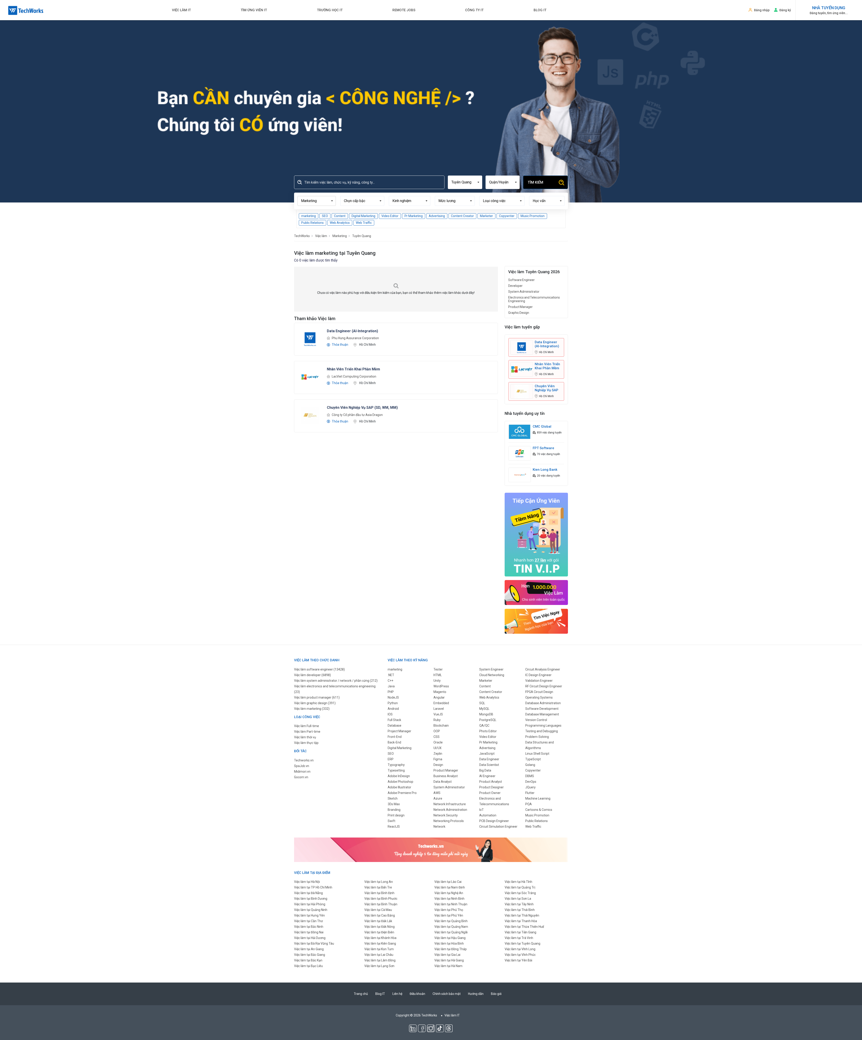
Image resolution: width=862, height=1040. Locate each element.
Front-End (395, 737)
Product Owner (490, 793)
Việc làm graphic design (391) (315, 703)
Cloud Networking (491, 675)
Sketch (393, 798)
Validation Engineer (539, 680)
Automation (487, 815)
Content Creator (462, 216)
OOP (436, 731)
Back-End (394, 742)
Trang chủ (361, 994)
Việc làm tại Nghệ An (448, 893)
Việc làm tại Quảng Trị (520, 887)
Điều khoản (417, 994)
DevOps (530, 781)
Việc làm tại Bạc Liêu (308, 966)
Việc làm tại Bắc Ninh (308, 926)
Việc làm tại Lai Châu (378, 954)
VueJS (438, 714)
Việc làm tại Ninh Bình (449, 898)
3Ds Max (394, 804)
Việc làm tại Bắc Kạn (308, 960)
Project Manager (399, 731)
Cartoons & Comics (538, 809)
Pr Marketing (414, 216)
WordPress (441, 686)
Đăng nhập (762, 10)
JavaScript (487, 753)
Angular (439, 697)
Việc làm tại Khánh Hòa (380, 938)
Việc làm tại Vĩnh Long (520, 949)
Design (438, 765)
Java (391, 686)
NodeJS (393, 697)
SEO (325, 216)
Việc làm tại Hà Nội (307, 882)
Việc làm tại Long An (378, 882)
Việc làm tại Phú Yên (448, 915)
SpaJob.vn (301, 766)
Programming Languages (543, 725)
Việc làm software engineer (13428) (319, 669)
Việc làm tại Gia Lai (447, 954)
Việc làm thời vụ (305, 737)
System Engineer (491, 669)
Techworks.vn (304, 760)
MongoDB (486, 714)
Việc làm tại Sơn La (518, 898)
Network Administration (450, 809)
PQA (528, 804)
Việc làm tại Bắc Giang (309, 954)
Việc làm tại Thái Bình (520, 910)
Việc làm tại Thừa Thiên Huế (524, 926)
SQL (482, 703)
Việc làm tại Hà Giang (449, 960)
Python (393, 703)
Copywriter (507, 216)
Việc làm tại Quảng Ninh (310, 910)
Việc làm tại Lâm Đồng (380, 960)
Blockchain (441, 725)
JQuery (530, 787)
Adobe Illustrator (399, 787)
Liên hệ (397, 994)
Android (393, 708)
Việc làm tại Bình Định (379, 893)
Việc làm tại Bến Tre (378, 887)
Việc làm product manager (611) (317, 697)
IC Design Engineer (538, 675)
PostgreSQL (487, 720)
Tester (438, 669)
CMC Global (542, 426)
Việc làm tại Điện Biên (379, 932)
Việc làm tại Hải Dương (309, 938)
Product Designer (491, 787)
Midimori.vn (302, 771)
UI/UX (437, 748)
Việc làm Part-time (307, 731)
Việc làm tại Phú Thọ (448, 910)
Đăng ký (785, 10)
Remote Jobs (403, 10)
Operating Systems (539, 697)
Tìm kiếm (535, 182)
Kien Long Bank (545, 470)
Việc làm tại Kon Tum (379, 949)
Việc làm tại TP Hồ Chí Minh (313, 887)
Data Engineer (489, 759)
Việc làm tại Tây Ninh (519, 904)
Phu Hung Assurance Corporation (355, 338)
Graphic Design (518, 312)
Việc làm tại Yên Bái (518, 960)
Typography (396, 765)
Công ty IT (474, 10)
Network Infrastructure (449, 804)
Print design (396, 815)
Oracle (438, 742)
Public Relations (312, 222)
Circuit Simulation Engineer (498, 826)
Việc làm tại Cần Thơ (308, 921)
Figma (437, 759)
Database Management (542, 714)
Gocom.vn (301, 777)
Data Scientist (489, 765)
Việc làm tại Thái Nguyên (522, 915)
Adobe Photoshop (400, 781)
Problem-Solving (537, 737)
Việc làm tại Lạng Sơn (379, 966)
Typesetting (396, 770)
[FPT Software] (520, 453)
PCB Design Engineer (494, 821)
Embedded (441, 703)
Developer (515, 286)
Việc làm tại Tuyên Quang (522, 943)
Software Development (542, 708)
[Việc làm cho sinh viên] (536, 592)
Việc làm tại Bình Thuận (380, 904)
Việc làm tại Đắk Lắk (378, 921)
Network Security (445, 815)
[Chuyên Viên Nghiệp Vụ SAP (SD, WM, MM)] (310, 415)
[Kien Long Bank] (520, 474)
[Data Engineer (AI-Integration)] (310, 338)
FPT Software (543, 448)
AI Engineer (487, 776)
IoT (481, 809)
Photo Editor (488, 731)
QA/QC (484, 725)
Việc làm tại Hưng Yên (309, 915)
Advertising (437, 216)
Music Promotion (533, 216)
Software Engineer (521, 280)
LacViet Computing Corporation (354, 376)
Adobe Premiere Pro (402, 793)
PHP (391, 692)
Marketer (486, 216)
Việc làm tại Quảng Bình (451, 921)
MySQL (484, 708)
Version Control (536, 720)
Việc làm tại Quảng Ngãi (451, 932)
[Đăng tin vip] (536, 534)
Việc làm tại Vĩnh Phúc (520, 954)
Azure (437, 798)
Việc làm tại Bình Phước (380, 898)
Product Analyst (490, 781)
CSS (436, 737)
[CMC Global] (520, 431)
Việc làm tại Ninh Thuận (450, 904)
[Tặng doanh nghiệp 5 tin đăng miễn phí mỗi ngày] (431, 849)
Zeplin (437, 753)
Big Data (485, 770)
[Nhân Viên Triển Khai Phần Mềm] (310, 376)
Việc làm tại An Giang (309, 949)
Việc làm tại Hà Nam (448, 966)
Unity (437, 680)
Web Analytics (340, 222)
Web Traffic (364, 222)
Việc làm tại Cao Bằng (379, 915)
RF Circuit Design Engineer (543, 686)
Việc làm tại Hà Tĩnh (518, 882)
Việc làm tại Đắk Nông (379, 926)
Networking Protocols (448, 821)
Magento (439, 692)
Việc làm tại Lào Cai (448, 882)
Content (339, 216)
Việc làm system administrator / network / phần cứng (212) (336, 680)
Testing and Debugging (541, 731)
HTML (437, 675)
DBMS (529, 776)
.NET (391, 675)
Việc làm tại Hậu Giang (450, 938)
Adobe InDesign (399, 776)
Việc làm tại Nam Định (449, 887)
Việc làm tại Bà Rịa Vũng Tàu (314, 943)
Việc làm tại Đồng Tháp (450, 949)
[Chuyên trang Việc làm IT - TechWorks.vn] (25, 10)
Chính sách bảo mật (447, 994)
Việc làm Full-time (306, 726)
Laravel (438, 708)
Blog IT (540, 10)
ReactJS (394, 826)
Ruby (437, 720)
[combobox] (465, 182)
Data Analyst (442, 781)
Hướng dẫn (476, 994)
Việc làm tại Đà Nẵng (308, 893)
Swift (391, 821)
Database (394, 725)
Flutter (529, 793)
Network (439, 826)
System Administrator (523, 291)
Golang (530, 765)
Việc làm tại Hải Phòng (309, 904)
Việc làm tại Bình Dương (310, 898)
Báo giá (496, 994)
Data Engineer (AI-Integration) (547, 344)
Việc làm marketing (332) (312, 708)
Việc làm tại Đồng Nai (308, 932)
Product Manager (520, 307)
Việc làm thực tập (306, 743)
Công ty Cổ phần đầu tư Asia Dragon (357, 415)
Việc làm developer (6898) (312, 675)
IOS (390, 714)
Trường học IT (330, 10)
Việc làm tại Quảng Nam (451, 926)
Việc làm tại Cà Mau (378, 910)
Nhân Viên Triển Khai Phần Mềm (547, 366)
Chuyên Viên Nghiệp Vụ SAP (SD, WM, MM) (546, 388)
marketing (308, 216)
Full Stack (394, 720)
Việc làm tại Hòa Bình (449, 943)
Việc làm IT (181, 10)
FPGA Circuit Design (539, 692)
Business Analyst (445, 776)
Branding (394, 809)
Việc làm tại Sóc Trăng (520, 893)
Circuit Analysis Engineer (542, 669)
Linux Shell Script (537, 753)
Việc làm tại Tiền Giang (520, 932)
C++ (390, 680)
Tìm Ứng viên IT (254, 10)
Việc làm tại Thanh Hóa (521, 921)
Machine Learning (537, 798)
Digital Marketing (363, 216)
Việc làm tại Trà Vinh (519, 938)
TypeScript (533, 759)
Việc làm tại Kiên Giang (380, 943)
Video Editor (389, 216)
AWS (436, 793)
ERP (391, 759)
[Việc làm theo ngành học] (536, 621)
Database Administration (543, 703)
